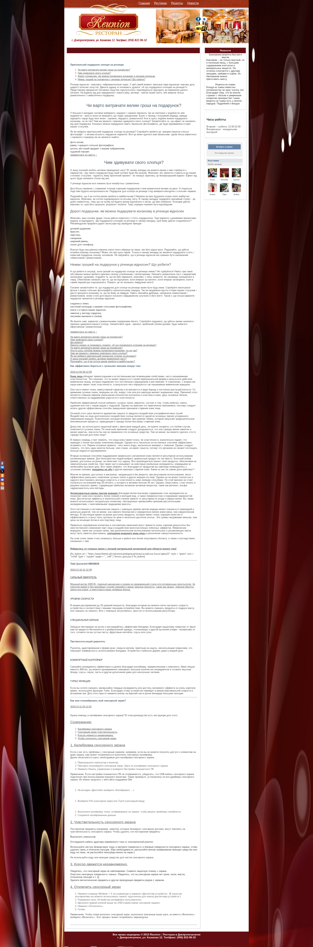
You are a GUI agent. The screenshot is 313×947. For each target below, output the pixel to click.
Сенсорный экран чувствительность (97, 732)
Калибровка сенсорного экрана (95, 729)
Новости (193, 3)
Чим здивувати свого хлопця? (94, 73)
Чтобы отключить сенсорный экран (97, 738)
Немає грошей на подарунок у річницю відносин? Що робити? (111, 79)
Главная (144, 3)
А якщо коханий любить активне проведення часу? (98, 358)
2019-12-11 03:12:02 (80, 706)
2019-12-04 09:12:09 (81, 372)
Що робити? (76, 342)
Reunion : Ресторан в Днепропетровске (175, 934)
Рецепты (177, 3)
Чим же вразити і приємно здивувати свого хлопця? (98, 353)
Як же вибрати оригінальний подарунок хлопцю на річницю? (103, 356)
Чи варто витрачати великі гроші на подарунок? (104, 69)
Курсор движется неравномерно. (96, 735)
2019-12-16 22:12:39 (81, 569)
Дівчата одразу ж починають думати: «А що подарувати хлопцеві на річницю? (113, 345)
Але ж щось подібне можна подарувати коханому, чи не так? (103, 350)
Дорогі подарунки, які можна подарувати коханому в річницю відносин (116, 76)
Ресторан (160, 3)
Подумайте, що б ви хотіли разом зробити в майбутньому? (102, 361)
